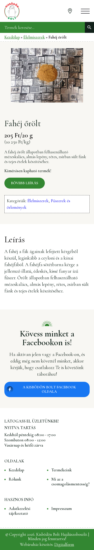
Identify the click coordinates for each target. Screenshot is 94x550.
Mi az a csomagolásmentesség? (70, 481)
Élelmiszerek (34, 37)
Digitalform (64, 544)
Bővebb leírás (24, 183)
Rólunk (15, 479)
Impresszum (61, 508)
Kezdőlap (12, 37)
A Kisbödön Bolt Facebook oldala (49, 389)
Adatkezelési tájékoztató (19, 511)
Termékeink (61, 470)
